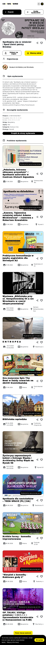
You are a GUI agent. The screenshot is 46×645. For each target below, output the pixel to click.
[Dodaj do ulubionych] (41, 43)
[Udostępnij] (37, 43)
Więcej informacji (13, 642)
